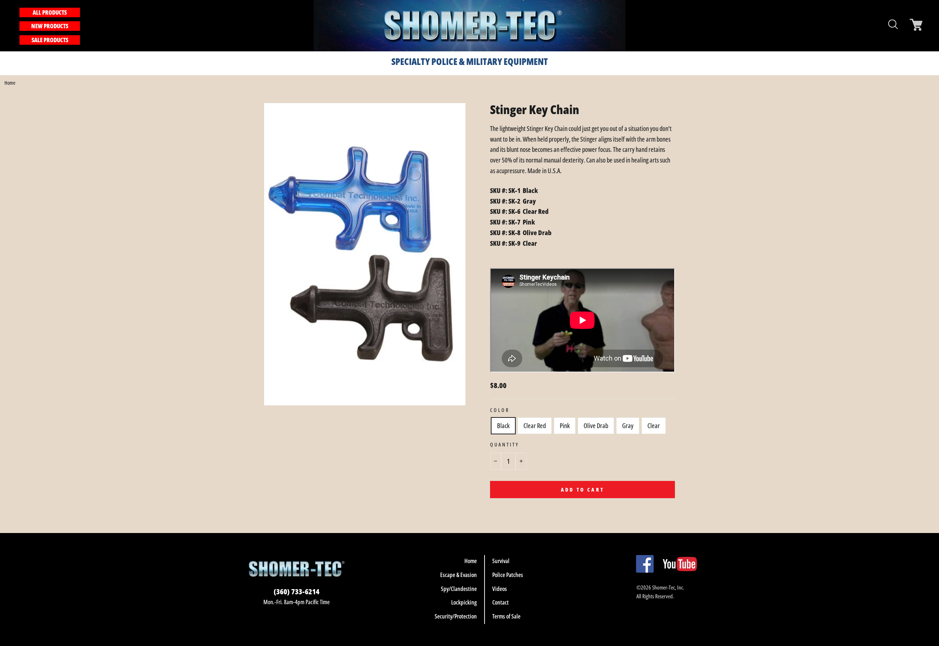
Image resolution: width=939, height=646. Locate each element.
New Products (49, 26)
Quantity (504, 444)
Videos (499, 589)
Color (500, 410)
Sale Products (50, 40)
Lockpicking (464, 602)
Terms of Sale (506, 616)
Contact (500, 602)
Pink (565, 425)
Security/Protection (456, 616)
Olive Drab (596, 425)
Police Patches (507, 575)
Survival (500, 561)
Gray (627, 425)
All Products (50, 12)
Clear (653, 425)
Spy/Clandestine (459, 589)
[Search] (84, 25)
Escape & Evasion (458, 575)
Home (9, 82)
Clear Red (534, 425)
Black (503, 425)
